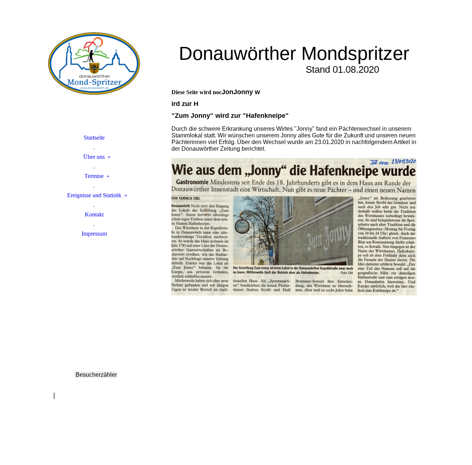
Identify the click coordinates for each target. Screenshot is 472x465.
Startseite (94, 137)
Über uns (94, 157)
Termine (94, 176)
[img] (94, 76)
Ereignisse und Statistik (94, 195)
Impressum (94, 233)
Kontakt (94, 214)
